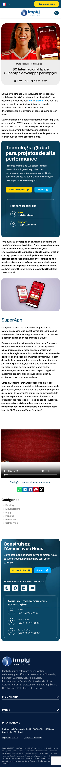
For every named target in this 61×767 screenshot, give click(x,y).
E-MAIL (21, 610)
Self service (11, 523)
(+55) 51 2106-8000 (29, 623)
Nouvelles (37, 64)
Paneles (9, 516)
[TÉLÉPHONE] (11, 631)
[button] (19, 489)
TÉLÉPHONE (24, 630)
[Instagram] (7, 588)
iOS (31, 100)
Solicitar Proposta (17, 190)
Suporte (41, 190)
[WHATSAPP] (11, 621)
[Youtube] (32, 588)
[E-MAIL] (11, 611)
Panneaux (10, 519)
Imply (8, 512)
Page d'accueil (22, 64)
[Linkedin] (24, 588)
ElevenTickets (40, 81)
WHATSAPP (23, 620)
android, (39, 100)
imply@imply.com (28, 613)
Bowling (9, 505)
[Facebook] (15, 588)
